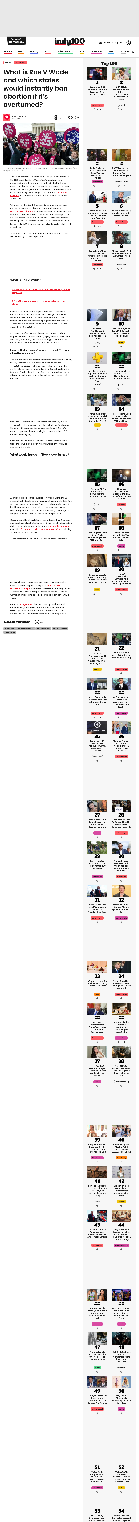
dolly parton (97, 182)
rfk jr (121, 342)
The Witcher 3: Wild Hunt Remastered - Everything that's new (121, 255)
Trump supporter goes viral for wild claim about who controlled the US (97, 417)
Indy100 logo (70, 42)
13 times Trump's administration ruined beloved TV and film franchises (97, 1233)
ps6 (97, 342)
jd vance (121, 505)
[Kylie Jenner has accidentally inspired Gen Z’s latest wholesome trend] (97, 1294)
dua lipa (121, 1324)
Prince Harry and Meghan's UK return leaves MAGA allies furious (121, 1148)
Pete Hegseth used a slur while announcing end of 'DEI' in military (121, 417)
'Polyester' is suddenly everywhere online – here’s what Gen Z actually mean (121, 1477)
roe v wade (20, 63)
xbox (121, 385)
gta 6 (121, 105)
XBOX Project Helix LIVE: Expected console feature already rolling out (121, 172)
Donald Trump (121, 222)
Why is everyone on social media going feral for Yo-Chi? (97, 983)
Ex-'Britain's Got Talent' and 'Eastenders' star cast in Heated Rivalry (121, 702)
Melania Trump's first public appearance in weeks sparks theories (121, 746)
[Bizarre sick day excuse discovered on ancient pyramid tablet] (121, 1501)
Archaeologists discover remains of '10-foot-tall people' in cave (97, 1355)
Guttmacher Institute (59, 526)
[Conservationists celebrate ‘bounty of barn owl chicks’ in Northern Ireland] (97, 560)
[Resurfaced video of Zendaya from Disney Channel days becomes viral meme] (121, 1172)
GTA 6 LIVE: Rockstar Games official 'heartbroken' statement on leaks (121, 93)
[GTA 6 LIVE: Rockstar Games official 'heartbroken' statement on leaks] (121, 73)
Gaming (34, 51)
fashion (121, 546)
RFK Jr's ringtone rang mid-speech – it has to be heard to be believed (121, 332)
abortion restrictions (25, 628)
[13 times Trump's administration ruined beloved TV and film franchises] (97, 1215)
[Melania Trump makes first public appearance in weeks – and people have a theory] (121, 727)
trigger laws (26, 604)
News (21, 51)
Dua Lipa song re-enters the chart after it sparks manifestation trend (121, 1313)
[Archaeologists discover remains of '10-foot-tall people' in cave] (97, 1338)
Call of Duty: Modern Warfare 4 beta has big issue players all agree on (121, 1071)
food (97, 994)
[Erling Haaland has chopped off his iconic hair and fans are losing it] (97, 1130)
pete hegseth (121, 425)
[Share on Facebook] (68, 117)
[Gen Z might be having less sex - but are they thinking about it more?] (121, 1381)
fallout (97, 1202)
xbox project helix (121, 182)
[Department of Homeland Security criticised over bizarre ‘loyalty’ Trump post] (97, 73)
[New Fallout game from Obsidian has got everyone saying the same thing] (97, 1172)
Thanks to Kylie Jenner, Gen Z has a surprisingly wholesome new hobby (97, 1313)
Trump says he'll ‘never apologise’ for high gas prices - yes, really (121, 984)
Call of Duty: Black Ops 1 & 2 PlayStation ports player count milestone (121, 1357)
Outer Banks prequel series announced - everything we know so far (97, 1477)
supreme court (43, 628)
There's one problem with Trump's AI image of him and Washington (97, 1027)
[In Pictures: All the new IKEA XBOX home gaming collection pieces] (121, 357)
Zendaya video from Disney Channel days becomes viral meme (121, 1191)
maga (97, 425)
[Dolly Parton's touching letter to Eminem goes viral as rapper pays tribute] (97, 154)
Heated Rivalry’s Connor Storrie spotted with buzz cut (121, 908)
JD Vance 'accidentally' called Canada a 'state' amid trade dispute (121, 494)
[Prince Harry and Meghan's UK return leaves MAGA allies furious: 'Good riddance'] (121, 1130)
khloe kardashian (121, 1245)
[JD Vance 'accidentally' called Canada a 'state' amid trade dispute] (121, 475)
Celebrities (96, 51)
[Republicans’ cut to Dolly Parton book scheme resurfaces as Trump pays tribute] (97, 237)
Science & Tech (65, 51)
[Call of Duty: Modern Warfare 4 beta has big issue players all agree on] (121, 1052)
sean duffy (121, 877)
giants (97, 1368)
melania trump (121, 757)
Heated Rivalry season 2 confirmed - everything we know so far (121, 1027)
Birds (97, 590)
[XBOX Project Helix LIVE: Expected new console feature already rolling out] (121, 154)
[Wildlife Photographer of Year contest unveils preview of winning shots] (97, 639)
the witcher (121, 265)
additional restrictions (21, 211)
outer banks (97, 1488)
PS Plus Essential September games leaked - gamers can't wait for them (97, 376)
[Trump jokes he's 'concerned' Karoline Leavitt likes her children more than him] (97, 197)
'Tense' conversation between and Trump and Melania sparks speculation (121, 579)
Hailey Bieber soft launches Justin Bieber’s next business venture (97, 823)
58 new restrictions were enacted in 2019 (41, 529)
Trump (48, 51)
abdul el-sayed (121, 833)
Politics (8, 62)
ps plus (97, 385)
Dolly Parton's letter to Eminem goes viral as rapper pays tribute (97, 173)
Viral (82, 51)
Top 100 (8, 51)
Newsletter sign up (112, 42)
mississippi (9, 628)
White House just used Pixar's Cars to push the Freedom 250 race (97, 908)
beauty (97, 1082)
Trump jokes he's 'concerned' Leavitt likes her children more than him (97, 214)
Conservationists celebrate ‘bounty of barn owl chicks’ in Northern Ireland (97, 578)
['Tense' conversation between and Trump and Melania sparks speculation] (121, 560)
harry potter (97, 877)
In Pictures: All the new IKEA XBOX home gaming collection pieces (121, 375)
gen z (121, 1488)
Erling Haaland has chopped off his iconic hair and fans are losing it (97, 1148)
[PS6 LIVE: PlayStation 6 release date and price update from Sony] (97, 314)
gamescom (97, 757)
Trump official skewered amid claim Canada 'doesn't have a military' (121, 866)
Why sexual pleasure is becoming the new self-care (121, 1399)
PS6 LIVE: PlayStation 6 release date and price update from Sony (97, 333)
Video (111, 51)
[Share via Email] (77, 117)
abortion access (60, 628)
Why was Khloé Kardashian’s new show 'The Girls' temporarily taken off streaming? (121, 1234)
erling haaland (97, 1158)
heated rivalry (121, 713)
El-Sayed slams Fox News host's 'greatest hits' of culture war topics (97, 1399)
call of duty (121, 1368)
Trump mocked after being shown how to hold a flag (121, 655)
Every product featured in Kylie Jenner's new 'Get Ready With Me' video (97, 1071)
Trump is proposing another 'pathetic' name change (121, 213)
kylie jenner (97, 1324)
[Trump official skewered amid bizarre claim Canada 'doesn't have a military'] (121, 847)
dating (121, 1409)
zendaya (121, 1202)
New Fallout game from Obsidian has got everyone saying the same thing (97, 1191)
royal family (121, 1158)
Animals (97, 669)
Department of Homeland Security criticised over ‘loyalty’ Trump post (97, 92)
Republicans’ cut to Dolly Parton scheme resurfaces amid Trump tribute (97, 256)
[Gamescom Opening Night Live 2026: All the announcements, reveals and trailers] (97, 727)
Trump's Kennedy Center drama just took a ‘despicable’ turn (97, 701)
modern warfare (121, 1082)
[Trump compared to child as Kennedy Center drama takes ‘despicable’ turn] (97, 683)
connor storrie (121, 918)
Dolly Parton (97, 265)
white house (97, 1245)
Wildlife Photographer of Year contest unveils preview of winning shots (97, 658)
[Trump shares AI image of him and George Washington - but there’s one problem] (97, 1008)
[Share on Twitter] (72, 117)
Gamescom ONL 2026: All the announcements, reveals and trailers (97, 746)
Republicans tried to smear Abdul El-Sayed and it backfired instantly (121, 823)
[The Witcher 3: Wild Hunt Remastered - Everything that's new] (121, 237)
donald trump (97, 105)
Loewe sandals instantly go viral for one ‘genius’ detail (121, 536)
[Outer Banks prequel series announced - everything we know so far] (97, 1458)
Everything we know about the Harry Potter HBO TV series (97, 865)
